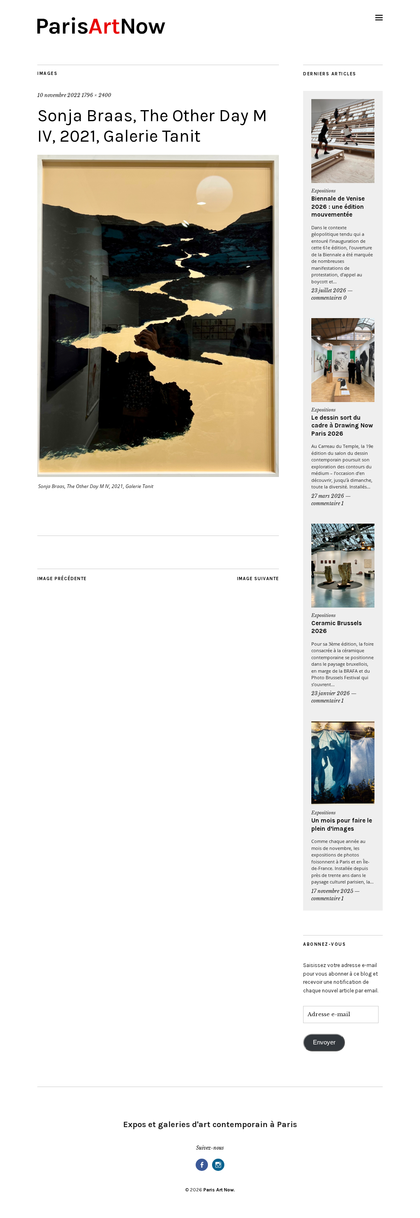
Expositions (323, 191)
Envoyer (324, 1042)
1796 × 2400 (96, 95)
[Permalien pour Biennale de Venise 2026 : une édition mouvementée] (342, 141)
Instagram (218, 1170)
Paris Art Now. (219, 1190)
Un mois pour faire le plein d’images (341, 824)
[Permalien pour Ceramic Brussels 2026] (342, 566)
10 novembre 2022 (58, 95)
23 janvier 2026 (330, 693)
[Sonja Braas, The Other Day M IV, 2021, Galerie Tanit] (158, 474)
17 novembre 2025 (332, 891)
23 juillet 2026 (328, 290)
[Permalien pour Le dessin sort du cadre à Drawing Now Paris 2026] (342, 360)
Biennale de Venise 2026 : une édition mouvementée (338, 206)
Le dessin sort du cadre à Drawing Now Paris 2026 (342, 425)
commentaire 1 (327, 503)
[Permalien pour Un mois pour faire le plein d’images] (342, 763)
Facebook (202, 1170)
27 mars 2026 (327, 496)
